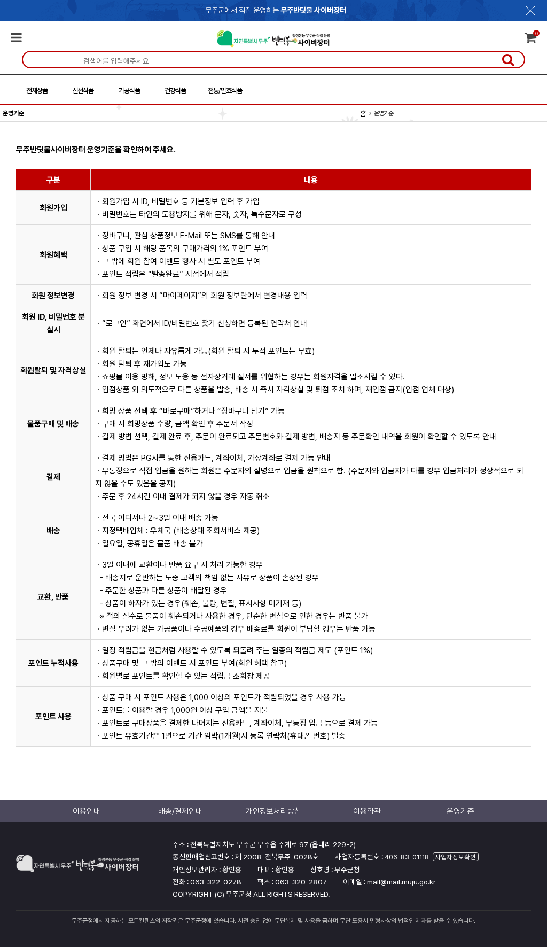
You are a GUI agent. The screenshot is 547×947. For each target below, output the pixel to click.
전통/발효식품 (225, 91)
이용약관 (367, 811)
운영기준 (460, 811)
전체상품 (37, 91)
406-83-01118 (407, 857)
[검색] (508, 59)
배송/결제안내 (180, 811)
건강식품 (175, 91)
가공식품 (129, 91)
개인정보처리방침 (273, 811)
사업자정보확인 (455, 857)
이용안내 (86, 811)
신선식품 (82, 91)
